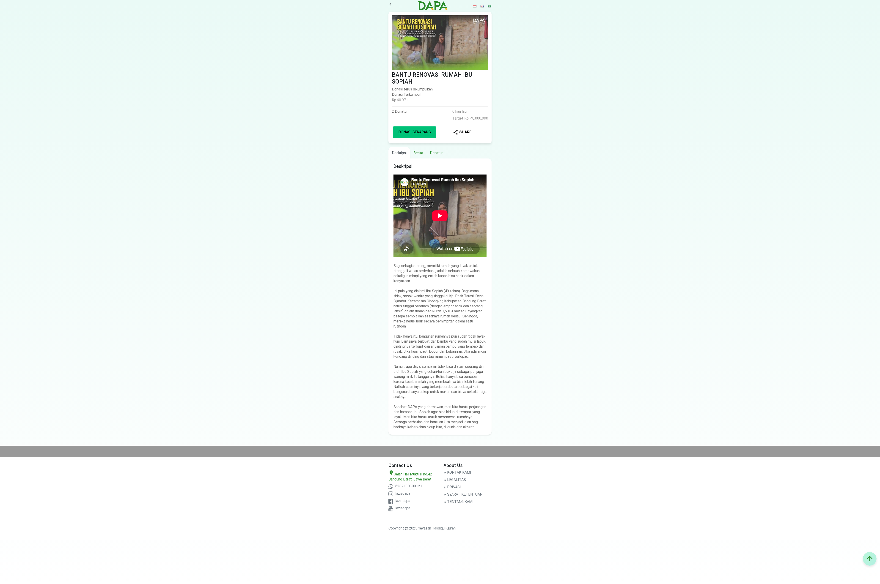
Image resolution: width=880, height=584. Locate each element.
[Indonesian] (475, 6)
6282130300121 (408, 486)
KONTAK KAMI (457, 472)
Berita (418, 153)
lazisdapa (402, 493)
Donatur (436, 153)
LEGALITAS (454, 480)
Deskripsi (399, 153)
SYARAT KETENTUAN (462, 494)
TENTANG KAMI (458, 501)
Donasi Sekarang (414, 132)
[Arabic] (489, 6)
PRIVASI (452, 487)
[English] (482, 6)
